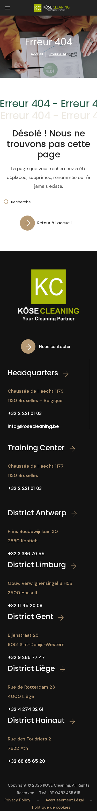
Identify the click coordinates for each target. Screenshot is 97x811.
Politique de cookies (51, 807)
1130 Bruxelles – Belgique (35, 400)
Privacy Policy (17, 800)
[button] (48, 223)
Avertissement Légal (65, 800)
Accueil (37, 54)
